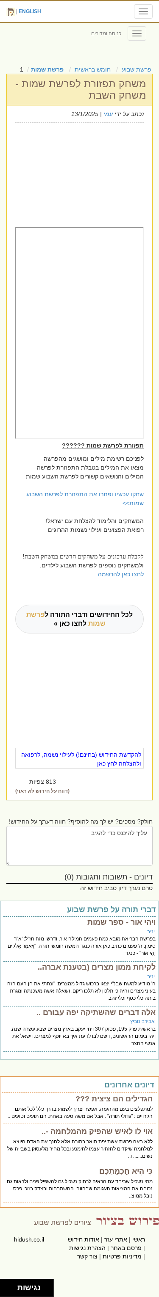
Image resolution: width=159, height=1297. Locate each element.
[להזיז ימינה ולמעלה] (11, 1285)
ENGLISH (30, 11)
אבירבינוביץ (142, 1021)
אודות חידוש (83, 1239)
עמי (108, 114)
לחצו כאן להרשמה (121, 574)
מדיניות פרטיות (122, 1256)
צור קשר (87, 1256)
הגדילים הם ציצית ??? (114, 1099)
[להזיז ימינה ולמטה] (11, 1290)
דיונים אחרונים (129, 1085)
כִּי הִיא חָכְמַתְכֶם (126, 1171)
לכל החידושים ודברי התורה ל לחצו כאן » (79, 619)
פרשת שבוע (136, 69)
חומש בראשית (93, 69)
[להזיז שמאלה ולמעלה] (6, 1285)
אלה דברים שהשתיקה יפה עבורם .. (96, 1012)
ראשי (138, 1239)
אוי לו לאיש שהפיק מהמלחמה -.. (97, 1131)
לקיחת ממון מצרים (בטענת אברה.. (97, 967)
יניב (151, 932)
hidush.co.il (29, 1239)
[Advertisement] (73, 173)
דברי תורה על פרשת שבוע (111, 909)
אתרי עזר (115, 1239)
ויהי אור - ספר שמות (121, 922)
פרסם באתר (126, 1247)
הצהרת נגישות (87, 1247)
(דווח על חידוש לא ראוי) (42, 791)
